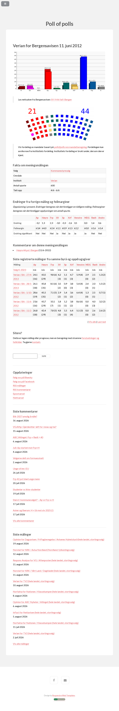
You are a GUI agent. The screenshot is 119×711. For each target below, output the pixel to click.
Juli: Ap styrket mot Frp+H (26, 447)
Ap (37, 217)
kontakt (36, 342)
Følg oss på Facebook (24, 381)
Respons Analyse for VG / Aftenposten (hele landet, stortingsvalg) (45, 560)
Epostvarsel (19, 393)
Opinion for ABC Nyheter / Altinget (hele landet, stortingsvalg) (44, 602)
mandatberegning (70, 147)
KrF (70, 217)
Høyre (45, 217)
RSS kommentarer (22, 389)
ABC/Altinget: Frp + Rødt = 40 (28, 437)
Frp (51, 217)
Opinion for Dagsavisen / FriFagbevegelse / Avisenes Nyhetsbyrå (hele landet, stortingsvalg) (58, 539)
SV (57, 217)
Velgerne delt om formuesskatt (28, 458)
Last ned (102, 321)
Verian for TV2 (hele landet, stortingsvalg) (33, 581)
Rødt (93, 217)
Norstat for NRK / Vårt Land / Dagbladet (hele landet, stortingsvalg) (46, 570)
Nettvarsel (18, 397)
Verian (54, 180)
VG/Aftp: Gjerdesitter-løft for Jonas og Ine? (34, 426)
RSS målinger (19, 385)
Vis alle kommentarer (23, 520)
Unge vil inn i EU (21, 468)
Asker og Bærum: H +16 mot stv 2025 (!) (33, 510)
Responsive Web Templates (63, 695)
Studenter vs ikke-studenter (26, 489)
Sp (63, 217)
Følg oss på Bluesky (22, 377)
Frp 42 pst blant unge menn (26, 479)
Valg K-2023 (19, 269)
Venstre (78, 217)
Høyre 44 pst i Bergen (27, 250)
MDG (87, 217)
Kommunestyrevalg (60, 170)
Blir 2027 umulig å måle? (25, 416)
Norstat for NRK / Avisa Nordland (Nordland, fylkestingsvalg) (43, 549)
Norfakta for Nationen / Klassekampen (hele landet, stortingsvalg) (46, 591)
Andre (101, 217)
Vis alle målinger (21, 643)
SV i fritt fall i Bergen (61, 99)
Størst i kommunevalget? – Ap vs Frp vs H (33, 499)
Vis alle (92, 321)
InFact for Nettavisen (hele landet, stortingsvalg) (37, 612)
